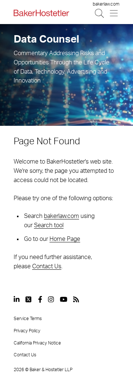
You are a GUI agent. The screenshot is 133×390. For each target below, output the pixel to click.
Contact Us (46, 266)
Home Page (65, 239)
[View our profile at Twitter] (28, 299)
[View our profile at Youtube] (63, 299)
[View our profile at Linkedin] (17, 299)
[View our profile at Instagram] (51, 299)
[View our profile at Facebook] (40, 299)
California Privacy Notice (37, 343)
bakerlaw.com (106, 4)
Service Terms (28, 318)
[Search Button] (100, 13)
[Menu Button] (114, 13)
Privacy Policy (27, 331)
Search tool (49, 225)
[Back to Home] (41, 13)
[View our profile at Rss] (76, 299)
